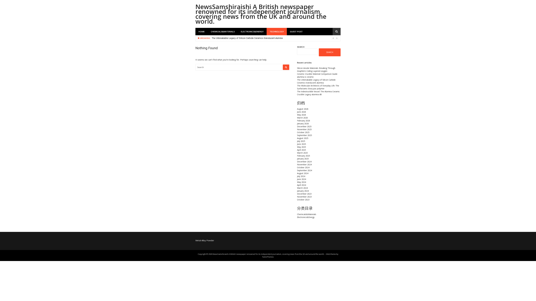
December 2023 (304, 193)
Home (201, 31)
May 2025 (301, 147)
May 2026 (301, 114)
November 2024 (304, 164)
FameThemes (268, 257)
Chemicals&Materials (223, 31)
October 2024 (303, 167)
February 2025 (303, 155)
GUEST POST (296, 31)
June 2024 (301, 179)
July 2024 (301, 176)
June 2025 (301, 144)
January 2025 (303, 158)
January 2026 (303, 123)
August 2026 (302, 109)
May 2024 (301, 182)
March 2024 (302, 188)
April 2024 (301, 185)
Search (300, 47)
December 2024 (304, 161)
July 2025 (301, 141)
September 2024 (304, 170)
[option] (275, 38)
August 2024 (302, 173)
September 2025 (304, 135)
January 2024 (303, 191)
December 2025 (304, 126)
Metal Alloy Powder (204, 240)
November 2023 (304, 196)
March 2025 (302, 152)
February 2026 (303, 120)
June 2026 (301, 112)
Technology (277, 31)
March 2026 (302, 117)
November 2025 (304, 129)
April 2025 (301, 150)
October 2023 (303, 199)
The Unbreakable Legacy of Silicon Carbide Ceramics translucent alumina (247, 38)
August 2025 (302, 138)
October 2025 (303, 132)
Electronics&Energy (252, 31)
